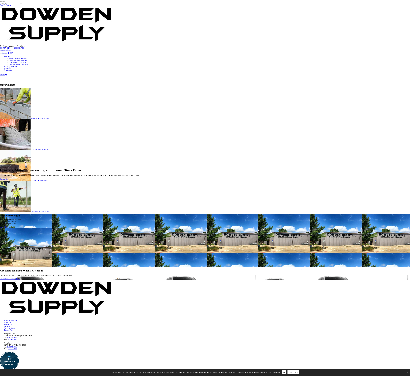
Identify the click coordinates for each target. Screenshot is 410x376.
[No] (407, 372)
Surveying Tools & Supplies (18, 64)
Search (2, 1)
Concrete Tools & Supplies (18, 60)
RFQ (12, 53)
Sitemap (7, 326)
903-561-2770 (19, 48)
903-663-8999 (12, 339)
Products (7, 56)
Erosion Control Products (17, 62)
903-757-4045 (5, 48)
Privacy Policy (9, 330)
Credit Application (10, 66)
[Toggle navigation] (1, 53)
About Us (7, 68)
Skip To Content (5, 5)
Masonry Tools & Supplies (18, 58)
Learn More (4, 227)
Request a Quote (5, 50)
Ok (284, 372)
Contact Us (8, 70)
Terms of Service (10, 328)
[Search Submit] (21, 3)
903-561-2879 (12, 349)
